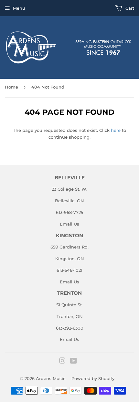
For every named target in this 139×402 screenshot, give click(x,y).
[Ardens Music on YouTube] (73, 361)
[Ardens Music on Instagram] (62, 361)
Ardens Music (50, 378)
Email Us (69, 224)
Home (11, 87)
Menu (19, 8)
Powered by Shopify (92, 378)
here (116, 130)
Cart (129, 8)
